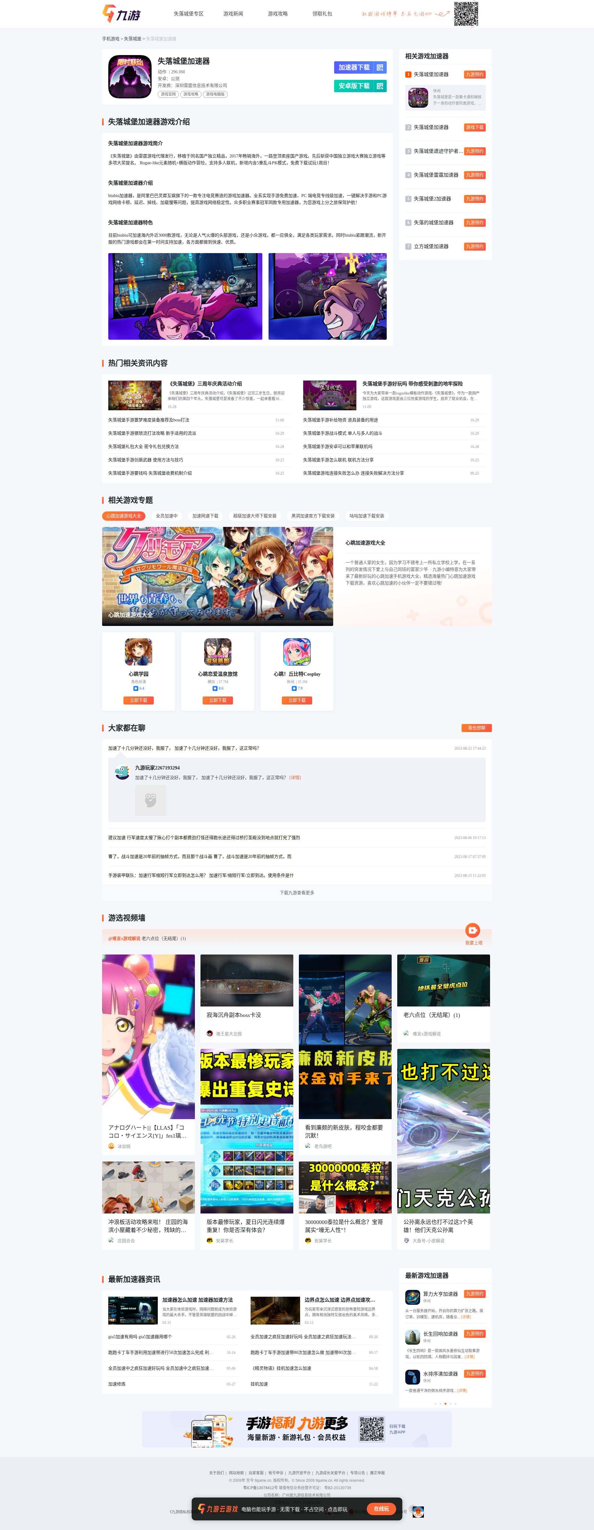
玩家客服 (256, 1473)
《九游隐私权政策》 (184, 1512)
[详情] (406, 1357)
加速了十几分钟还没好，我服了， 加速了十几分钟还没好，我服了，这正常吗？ (184, 748)
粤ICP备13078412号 (260, 1488)
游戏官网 (168, 94)
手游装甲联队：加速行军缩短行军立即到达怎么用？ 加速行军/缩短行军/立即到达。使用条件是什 (201, 875)
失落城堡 (132, 39)
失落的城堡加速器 (434, 222)
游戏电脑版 (215, 94)
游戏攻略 (278, 13)
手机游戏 (110, 39)
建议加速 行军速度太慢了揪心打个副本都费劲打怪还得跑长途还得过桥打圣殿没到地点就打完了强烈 (204, 837)
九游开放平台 (299, 1473)
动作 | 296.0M (171, 72)
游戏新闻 (233, 13)
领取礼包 (322, 13)
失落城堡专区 (189, 13)
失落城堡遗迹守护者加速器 (438, 151)
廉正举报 (377, 1473)
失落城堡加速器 (161, 39)
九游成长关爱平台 (330, 1473)
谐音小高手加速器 (465, 1334)
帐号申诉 (276, 1473)
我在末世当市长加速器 (470, 1294)
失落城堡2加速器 (432, 198)
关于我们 (216, 1473)
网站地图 (236, 1473)
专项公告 (357, 1473)
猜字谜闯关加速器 (465, 1374)
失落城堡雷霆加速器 (436, 175)
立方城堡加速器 (431, 246)
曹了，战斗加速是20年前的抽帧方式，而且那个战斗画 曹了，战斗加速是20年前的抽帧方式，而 (199, 856)
